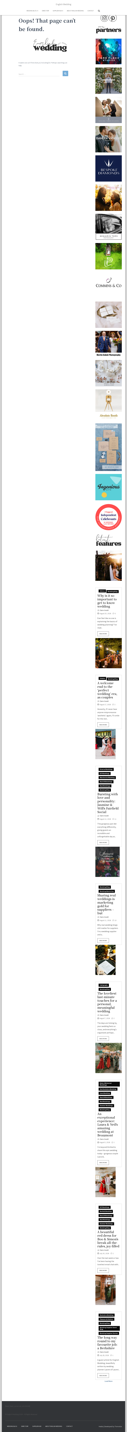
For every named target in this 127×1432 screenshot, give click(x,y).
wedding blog (112, 591)
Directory (45, 11)
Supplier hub (57, 11)
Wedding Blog (32, 11)
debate (102, 678)
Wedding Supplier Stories (109, 1333)
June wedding (105, 1093)
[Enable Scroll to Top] (122, 1427)
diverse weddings (106, 769)
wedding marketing (107, 891)
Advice (102, 591)
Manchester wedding (107, 777)
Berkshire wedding (106, 1315)
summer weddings (106, 1105)
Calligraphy (104, 985)
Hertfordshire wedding (108, 1089)
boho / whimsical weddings (105, 1084)
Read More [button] (103, 634)
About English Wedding (75, 11)
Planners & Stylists (106, 1319)
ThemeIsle (118, 1426)
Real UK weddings (106, 782)
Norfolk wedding (106, 1211)
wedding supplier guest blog (108, 1328)
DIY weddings (104, 773)
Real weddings (105, 786)
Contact (90, 11)
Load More (108, 1381)
